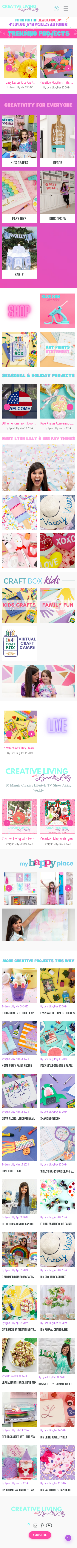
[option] (20, 68)
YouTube (49, 1525)
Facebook (29, 1525)
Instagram (35, 1525)
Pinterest (42, 1525)
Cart (56, 8)
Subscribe (40, 1535)
